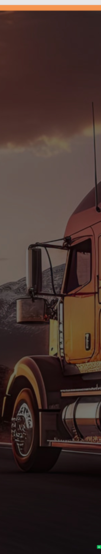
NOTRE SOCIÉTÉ (78, 7)
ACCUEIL (41, 7)
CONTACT (87, 7)
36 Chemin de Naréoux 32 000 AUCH (66, 3)
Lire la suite (39, 299)
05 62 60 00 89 (48, 3)
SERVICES (68, 7)
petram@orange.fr (85, 3)
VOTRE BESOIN (49, 7)
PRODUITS (59, 7)
